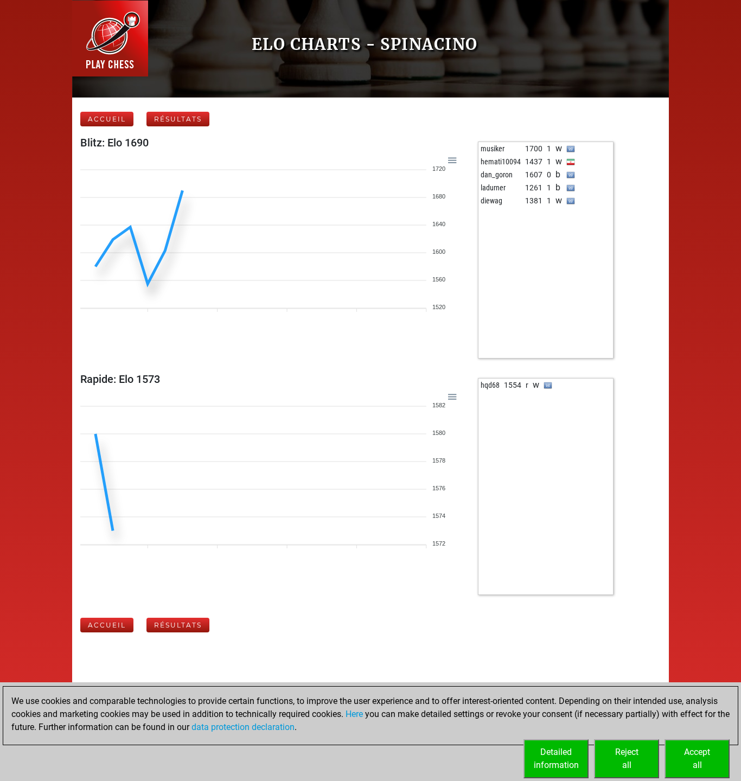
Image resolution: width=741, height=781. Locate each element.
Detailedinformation (556, 758)
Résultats (178, 119)
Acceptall (697, 758)
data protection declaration (243, 727)
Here (354, 714)
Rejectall (626, 758)
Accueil (107, 119)
